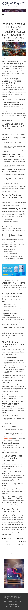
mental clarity (12, 505)
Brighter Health (10, 40)
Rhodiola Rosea (8, 438)
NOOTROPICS (14, 21)
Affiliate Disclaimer (13, 604)
